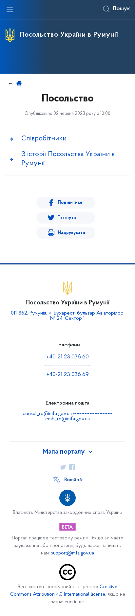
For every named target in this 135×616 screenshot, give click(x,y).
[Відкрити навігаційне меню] (10, 10)
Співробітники (44, 138)
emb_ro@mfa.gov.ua (67, 419)
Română (73, 479)
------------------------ (67, 366)
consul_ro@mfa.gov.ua (47, 413)
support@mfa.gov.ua (72, 553)
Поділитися (70, 202)
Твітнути (67, 217)
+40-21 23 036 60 (68, 357)
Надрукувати (71, 232)
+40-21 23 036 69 (68, 375)
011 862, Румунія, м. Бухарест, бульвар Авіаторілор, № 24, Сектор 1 (68, 316)
